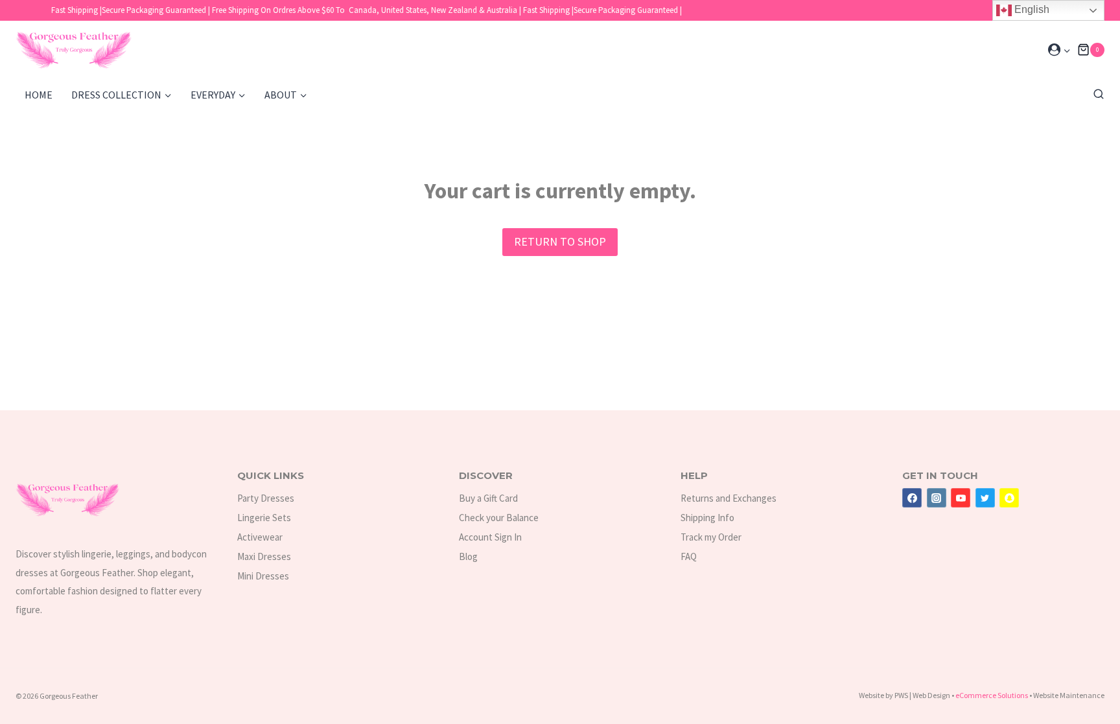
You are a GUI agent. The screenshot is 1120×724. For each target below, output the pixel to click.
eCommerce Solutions (992, 695)
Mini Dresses (263, 576)
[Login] (1059, 50)
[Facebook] (912, 498)
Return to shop (560, 241)
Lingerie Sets (264, 517)
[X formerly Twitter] (985, 498)
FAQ (689, 556)
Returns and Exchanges (728, 498)
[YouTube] (960, 498)
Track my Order (711, 537)
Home (38, 94)
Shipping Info (707, 517)
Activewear (260, 537)
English (1030, 9)
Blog (468, 556)
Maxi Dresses (264, 556)
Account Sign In (490, 537)
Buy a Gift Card (488, 498)
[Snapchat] (1009, 498)
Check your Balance (499, 517)
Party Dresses (265, 498)
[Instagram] (936, 498)
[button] (1066, 50)
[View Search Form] (1095, 94)
